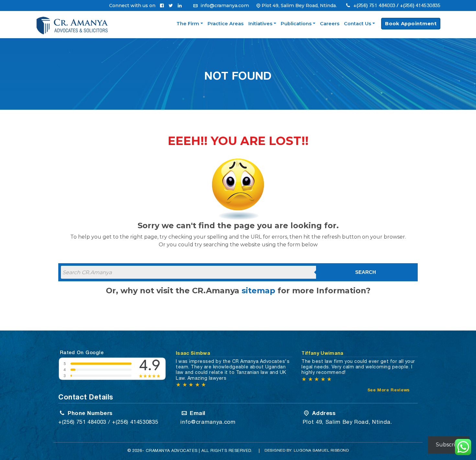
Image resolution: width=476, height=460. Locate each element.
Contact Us (357, 24)
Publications (296, 24)
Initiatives (260, 24)
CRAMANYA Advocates (172, 450)
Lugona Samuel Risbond (321, 450)
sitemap (258, 290)
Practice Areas (226, 24)
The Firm (187, 24)
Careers (329, 24)
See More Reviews (389, 389)
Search (365, 272)
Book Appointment (410, 24)
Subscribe (449, 445)
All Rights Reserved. (226, 450)
